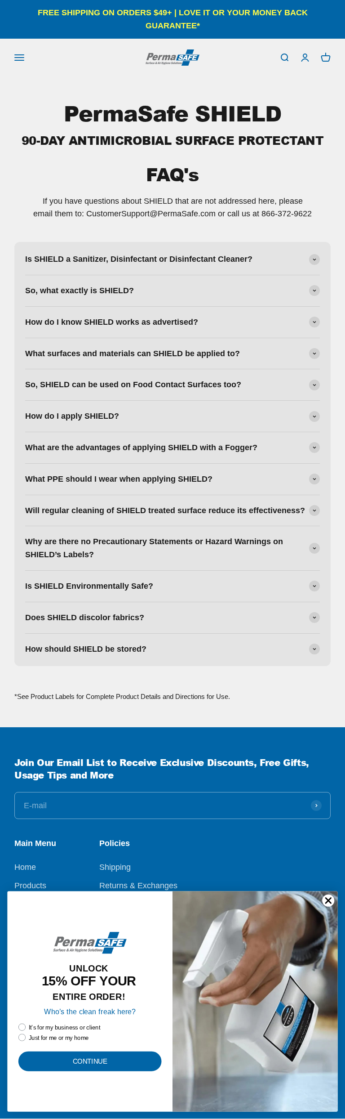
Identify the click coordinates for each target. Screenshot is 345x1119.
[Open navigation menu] (19, 57)
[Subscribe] (316, 805)
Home (25, 867)
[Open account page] (305, 57)
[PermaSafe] (172, 57)
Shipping (115, 867)
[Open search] (284, 57)
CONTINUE (90, 1061)
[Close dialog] (328, 900)
